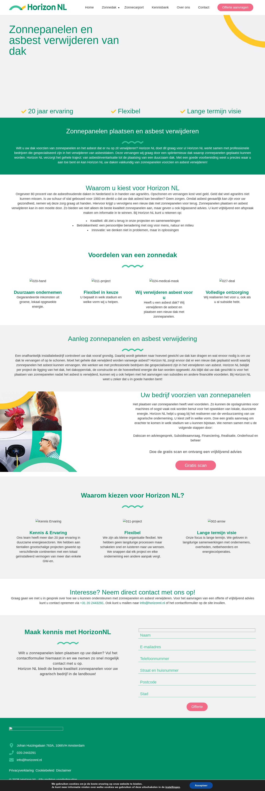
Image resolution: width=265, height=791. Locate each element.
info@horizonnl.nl (152, 603)
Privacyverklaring (21, 770)
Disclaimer (63, 770)
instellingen (172, 787)
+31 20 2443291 (92, 603)
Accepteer (201, 785)
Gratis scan (196, 465)
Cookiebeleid (45, 770)
